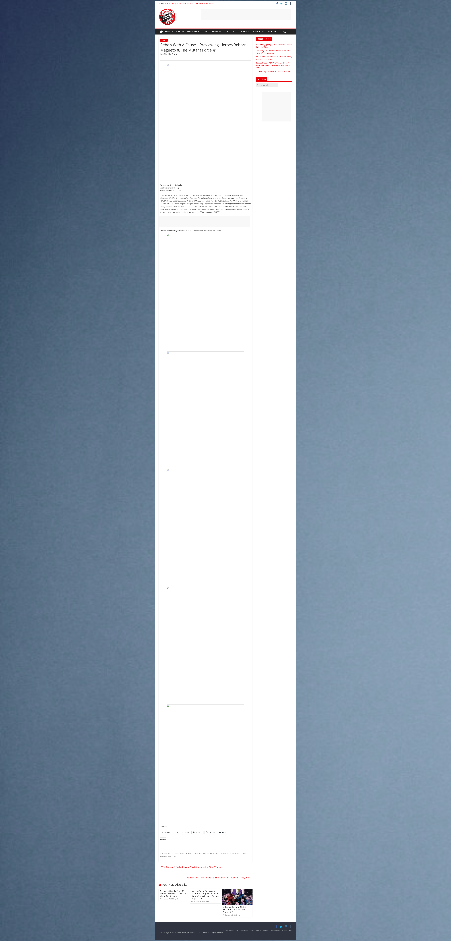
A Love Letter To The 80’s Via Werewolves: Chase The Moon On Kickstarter (173, 893)
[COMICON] (167, 9)
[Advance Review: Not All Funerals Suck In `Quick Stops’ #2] (237, 890)
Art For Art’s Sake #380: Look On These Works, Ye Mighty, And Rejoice (192, 3)
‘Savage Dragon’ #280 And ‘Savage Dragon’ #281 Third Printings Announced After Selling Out (273, 65)
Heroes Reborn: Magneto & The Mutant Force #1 (226, 854)
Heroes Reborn (204, 854)
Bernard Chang (193, 854)
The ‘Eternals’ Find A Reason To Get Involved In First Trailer (190, 867)
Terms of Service (286, 931)
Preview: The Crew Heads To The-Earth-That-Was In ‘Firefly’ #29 (219, 877)
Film (237, 931)
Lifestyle (230, 32)
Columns (243, 32)
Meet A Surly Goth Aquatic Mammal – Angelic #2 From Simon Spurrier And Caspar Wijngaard (205, 895)
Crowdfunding (258, 32)
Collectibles (218, 32)
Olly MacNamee (179, 854)
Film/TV (179, 32)
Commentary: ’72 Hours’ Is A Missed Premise (273, 71)
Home (226, 931)
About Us (272, 32)
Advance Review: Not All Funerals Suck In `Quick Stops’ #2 (235, 909)
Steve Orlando (172, 856)
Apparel (258, 931)
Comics (168, 32)
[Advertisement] (246, 14)
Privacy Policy (275, 931)
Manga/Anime (193, 32)
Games (206, 32)
